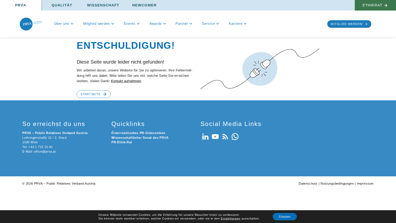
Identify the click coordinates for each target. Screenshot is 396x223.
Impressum (365, 183)
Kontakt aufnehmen (126, 81)
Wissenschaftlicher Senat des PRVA (140, 137)
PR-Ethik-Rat (121, 142)
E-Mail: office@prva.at (39, 151)
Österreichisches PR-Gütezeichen (138, 133)
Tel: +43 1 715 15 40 (37, 147)
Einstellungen (230, 218)
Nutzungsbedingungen (337, 183)
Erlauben (285, 216)
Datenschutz (308, 183)
